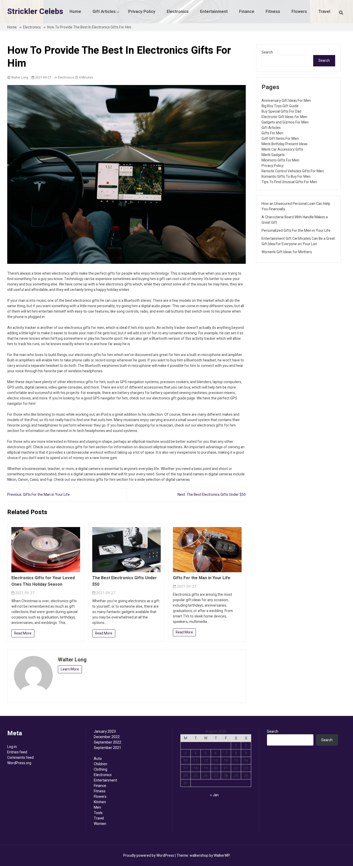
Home (75, 12)
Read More (23, 633)
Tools (98, 813)
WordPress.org (19, 763)
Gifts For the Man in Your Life (201, 578)
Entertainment (214, 12)
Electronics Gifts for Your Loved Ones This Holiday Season (43, 581)
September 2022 (107, 742)
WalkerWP (221, 855)
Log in (12, 746)
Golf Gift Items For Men (280, 138)
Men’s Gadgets (273, 155)
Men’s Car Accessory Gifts (282, 149)
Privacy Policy (141, 12)
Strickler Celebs (35, 11)
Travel (324, 12)
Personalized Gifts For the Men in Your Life (296, 230)
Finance (246, 12)
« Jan (214, 795)
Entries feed (17, 752)
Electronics (178, 12)
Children (100, 764)
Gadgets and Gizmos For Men (285, 122)
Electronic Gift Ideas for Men (284, 117)
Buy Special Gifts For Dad (281, 111)
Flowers (299, 12)
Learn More (70, 669)
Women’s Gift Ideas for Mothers (287, 252)
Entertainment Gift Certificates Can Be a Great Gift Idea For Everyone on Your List (298, 241)
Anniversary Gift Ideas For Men (286, 100)
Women (100, 823)
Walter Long (19, 77)
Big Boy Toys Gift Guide (280, 106)
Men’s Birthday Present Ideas (285, 144)
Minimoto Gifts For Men (280, 160)
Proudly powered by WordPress (149, 855)
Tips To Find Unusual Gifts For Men (289, 182)
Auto (98, 758)
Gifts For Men (272, 133)
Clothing (100, 769)
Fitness (273, 12)
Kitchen (100, 802)
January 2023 (105, 731)
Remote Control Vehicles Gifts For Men (293, 171)
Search (267, 52)
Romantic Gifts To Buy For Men (286, 176)
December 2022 (107, 737)
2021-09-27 (42, 77)
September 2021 (107, 748)
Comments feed (20, 757)
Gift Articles (104, 12)
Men (97, 807)
